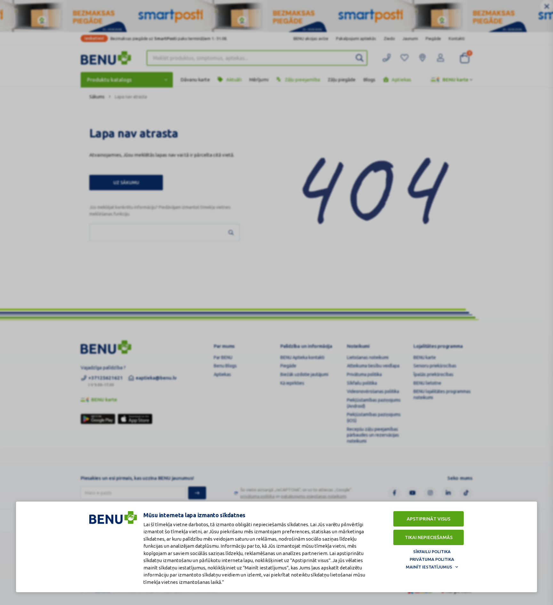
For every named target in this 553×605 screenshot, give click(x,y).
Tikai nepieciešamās (429, 537)
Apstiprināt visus (428, 518)
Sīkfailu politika (432, 551)
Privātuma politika (432, 559)
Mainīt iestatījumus (429, 567)
